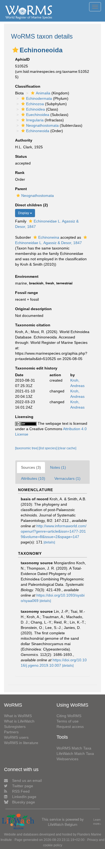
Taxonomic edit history (36, 368)
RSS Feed (21, 791)
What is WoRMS (18, 716)
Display (24, 213)
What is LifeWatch (19, 721)
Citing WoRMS (69, 716)
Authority (23, 140)
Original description (33, 309)
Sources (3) (31, 467)
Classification (27, 86)
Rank (19, 172)
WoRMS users (16, 737)
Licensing (24, 417)
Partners (11, 732)
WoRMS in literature (21, 743)
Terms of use (68, 721)
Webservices (67, 759)
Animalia (43, 93)
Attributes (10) (33, 478)
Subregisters (15, 726)
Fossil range (26, 292)
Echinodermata (39, 98)
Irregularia (35, 120)
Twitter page (22, 786)
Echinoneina (48, 237)
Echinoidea (35, 109)
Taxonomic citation (32, 325)
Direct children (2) (31, 205)
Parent (21, 189)
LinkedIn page (24, 797)
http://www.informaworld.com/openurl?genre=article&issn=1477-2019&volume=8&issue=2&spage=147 (53, 531)
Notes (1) (58, 467)
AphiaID (22, 59)
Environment (26, 276)
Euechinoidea (37, 114)
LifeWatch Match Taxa (75, 753)
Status (21, 156)
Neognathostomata (42, 125)
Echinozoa (35, 104)
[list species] (48, 448)
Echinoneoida (37, 131)
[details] (49, 542)
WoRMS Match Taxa (74, 748)
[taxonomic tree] (27, 448)
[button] (15, 50)
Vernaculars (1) (67, 478)
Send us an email (27, 780)
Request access (70, 726)
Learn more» (97, 822)
